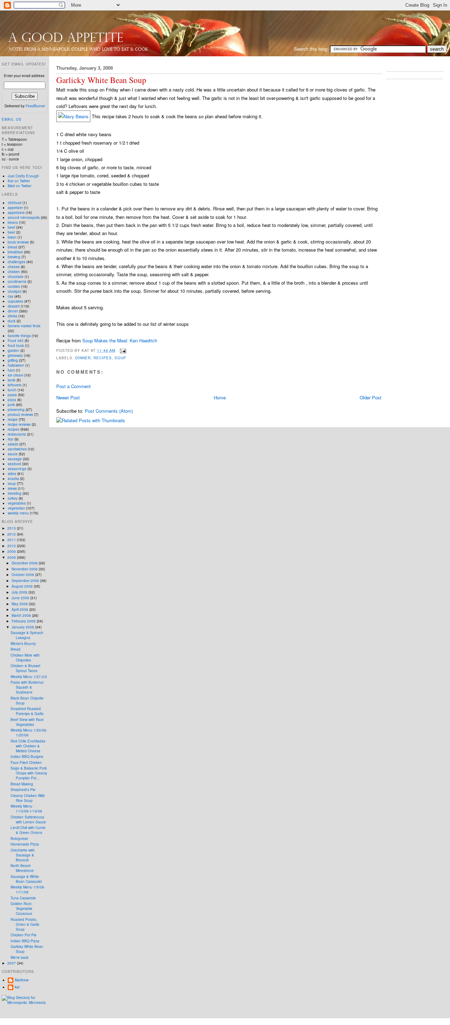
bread (12, 247)
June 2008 (21, 597)
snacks (13, 478)
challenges (16, 261)
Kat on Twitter (19, 180)
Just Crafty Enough (23, 175)
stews (12, 488)
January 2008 (23, 627)
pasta (12, 394)
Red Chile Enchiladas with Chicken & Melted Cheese (28, 746)
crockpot (14, 291)
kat (17, 987)
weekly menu (18, 513)
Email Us (11, 119)
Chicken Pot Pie (24, 934)
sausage (15, 458)
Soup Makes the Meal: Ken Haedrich (119, 340)
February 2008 (24, 621)
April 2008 (20, 609)
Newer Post (68, 397)
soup (120, 357)
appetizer (15, 207)
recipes (103, 357)
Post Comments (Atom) (109, 410)
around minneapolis (24, 217)
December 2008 (25, 563)
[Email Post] (122, 350)
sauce (13, 453)
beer (11, 232)
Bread (15, 649)
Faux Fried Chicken (26, 762)
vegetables (17, 503)
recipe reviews (19, 424)
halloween (16, 365)
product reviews (20, 414)
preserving (16, 409)
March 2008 (22, 615)
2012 (12, 534)
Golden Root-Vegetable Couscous (21, 908)
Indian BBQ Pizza (25, 940)
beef (11, 227)
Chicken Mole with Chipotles (25, 658)
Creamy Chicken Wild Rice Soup (28, 798)
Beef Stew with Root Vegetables (27, 722)
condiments (17, 281)
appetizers (16, 212)
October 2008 (23, 574)
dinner (83, 357)
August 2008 (23, 586)
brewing (14, 256)
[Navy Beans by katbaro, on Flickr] (73, 116)
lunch (12, 389)
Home (220, 397)
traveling (14, 493)
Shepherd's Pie (23, 789)
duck (11, 320)
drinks (12, 316)
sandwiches (17, 449)
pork (11, 404)
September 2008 (26, 580)
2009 (12, 551)
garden (13, 350)
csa (10, 296)
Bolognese (19, 838)
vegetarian (16, 508)
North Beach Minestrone (22, 868)
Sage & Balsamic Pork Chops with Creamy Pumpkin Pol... (29, 773)
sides (12, 473)
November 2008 (25, 569)
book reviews (18, 242)
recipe (13, 419)
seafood (14, 463)
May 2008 (20, 603)
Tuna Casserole (23, 898)
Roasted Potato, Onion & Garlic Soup (25, 924)
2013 (12, 528)
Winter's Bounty (23, 643)
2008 (12, 557)
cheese (14, 266)
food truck (16, 345)
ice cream (15, 375)
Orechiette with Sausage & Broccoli (23, 855)
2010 (12, 545)
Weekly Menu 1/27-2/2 (29, 676)
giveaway (15, 355)
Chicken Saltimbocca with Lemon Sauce (28, 819)
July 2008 (20, 592)
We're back (19, 957)
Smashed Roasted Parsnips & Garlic (27, 711)
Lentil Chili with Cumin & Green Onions (28, 830)
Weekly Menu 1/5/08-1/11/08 (28, 889)
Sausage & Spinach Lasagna (27, 635)
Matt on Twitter (19, 185)
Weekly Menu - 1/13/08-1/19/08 (26, 809)
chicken (14, 271)
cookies (14, 286)
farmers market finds (24, 325)
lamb (11, 380)
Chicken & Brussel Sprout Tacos (25, 668)
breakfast (15, 251)
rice (10, 439)
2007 (12, 963)
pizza (12, 399)
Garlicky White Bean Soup (101, 80)
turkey (13, 498)
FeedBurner (35, 105)
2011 (12, 539)
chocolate (16, 276)
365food (14, 202)
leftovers (14, 384)
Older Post (370, 397)
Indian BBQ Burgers (27, 756)
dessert (14, 306)
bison (12, 237)
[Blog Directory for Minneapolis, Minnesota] (24, 1002)
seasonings (17, 468)
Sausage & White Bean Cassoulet (26, 879)
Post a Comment (73, 386)
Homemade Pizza (25, 844)
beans (13, 222)
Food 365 (16, 340)
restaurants (17, 434)
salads (13, 444)
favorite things (19, 335)
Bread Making (22, 784)
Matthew (21, 979)
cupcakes (15, 301)
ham (11, 370)
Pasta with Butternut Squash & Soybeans (27, 687)
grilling (13, 360)
